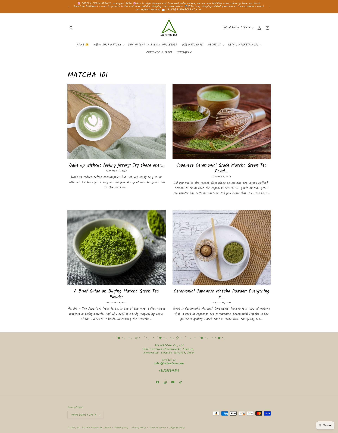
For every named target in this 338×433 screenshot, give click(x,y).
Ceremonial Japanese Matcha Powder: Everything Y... (221, 294)
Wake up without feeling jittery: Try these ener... (116, 165)
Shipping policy (176, 427)
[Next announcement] (269, 6)
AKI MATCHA (83, 427)
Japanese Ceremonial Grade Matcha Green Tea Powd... (221, 168)
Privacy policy (139, 427)
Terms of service (157, 427)
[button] (71, 28)
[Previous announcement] (68, 6)
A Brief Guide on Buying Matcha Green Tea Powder (116, 294)
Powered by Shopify (101, 427)
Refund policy (121, 427)
